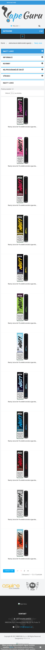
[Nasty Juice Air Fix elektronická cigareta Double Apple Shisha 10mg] (23, 307)
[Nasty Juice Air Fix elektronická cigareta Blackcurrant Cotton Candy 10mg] (23, 150)
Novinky (6, 64)
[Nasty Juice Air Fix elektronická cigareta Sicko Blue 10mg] (23, 385)
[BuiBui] (33, 586)
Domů (3, 43)
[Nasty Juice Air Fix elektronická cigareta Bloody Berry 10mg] (23, 189)
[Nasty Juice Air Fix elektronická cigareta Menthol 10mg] (23, 346)
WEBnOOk (26, 638)
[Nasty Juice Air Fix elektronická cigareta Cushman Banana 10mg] (23, 268)
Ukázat (7, 93)
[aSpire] (11, 586)
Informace (8, 57)
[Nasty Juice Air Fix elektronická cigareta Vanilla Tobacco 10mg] (23, 503)
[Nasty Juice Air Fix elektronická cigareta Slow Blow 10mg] (23, 425)
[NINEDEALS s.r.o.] (22, 14)
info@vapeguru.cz (26, 627)
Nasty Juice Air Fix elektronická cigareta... (22, 127)
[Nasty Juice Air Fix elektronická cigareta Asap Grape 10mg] (23, 110)
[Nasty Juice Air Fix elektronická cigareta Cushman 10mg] (23, 228)
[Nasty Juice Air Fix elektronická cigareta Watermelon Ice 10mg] (23, 543)
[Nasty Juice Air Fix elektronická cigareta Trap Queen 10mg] (23, 464)
